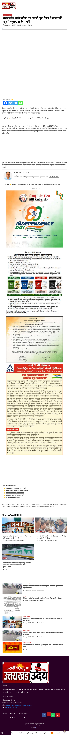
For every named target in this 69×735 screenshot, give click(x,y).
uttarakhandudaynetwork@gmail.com (19, 705)
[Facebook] (5, 103)
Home (5, 714)
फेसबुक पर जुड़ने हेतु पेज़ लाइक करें (14, 495)
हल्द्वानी (43, 531)
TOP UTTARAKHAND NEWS (36, 504)
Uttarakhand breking (51, 504)
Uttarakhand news (26, 506)
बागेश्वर (9, 531)
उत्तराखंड (5, 15)
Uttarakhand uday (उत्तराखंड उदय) (36, 723)
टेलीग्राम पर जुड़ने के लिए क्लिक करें (15, 493)
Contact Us (23, 714)
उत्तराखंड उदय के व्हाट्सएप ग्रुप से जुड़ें (16, 488)
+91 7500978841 (54, 177)
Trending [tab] (10, 579)
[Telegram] (15, 103)
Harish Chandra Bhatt (24, 25)
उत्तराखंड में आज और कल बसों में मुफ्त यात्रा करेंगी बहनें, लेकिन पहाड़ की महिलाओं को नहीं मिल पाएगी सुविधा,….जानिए (17, 565)
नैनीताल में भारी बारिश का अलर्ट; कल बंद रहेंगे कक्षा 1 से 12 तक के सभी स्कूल (42, 598)
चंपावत (10, 15)
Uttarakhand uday (37, 506)
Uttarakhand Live (15, 506)
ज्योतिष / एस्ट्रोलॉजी (27, 642)
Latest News (13, 714)
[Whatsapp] (20, 103)
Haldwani (13, 504)
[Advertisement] (34, 84)
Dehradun (8, 504)
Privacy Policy (22, 718)
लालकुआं (24, 583)
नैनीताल (24, 596)
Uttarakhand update (48, 506)
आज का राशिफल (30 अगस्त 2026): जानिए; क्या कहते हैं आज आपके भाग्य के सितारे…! (26, 733)
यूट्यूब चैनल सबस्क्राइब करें (13, 497)
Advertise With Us (9, 718)
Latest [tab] (4, 579)
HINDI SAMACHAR (22, 504)
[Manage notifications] (64, 731)
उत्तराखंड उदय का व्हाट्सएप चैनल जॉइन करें (17, 490)
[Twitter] (10, 103)
